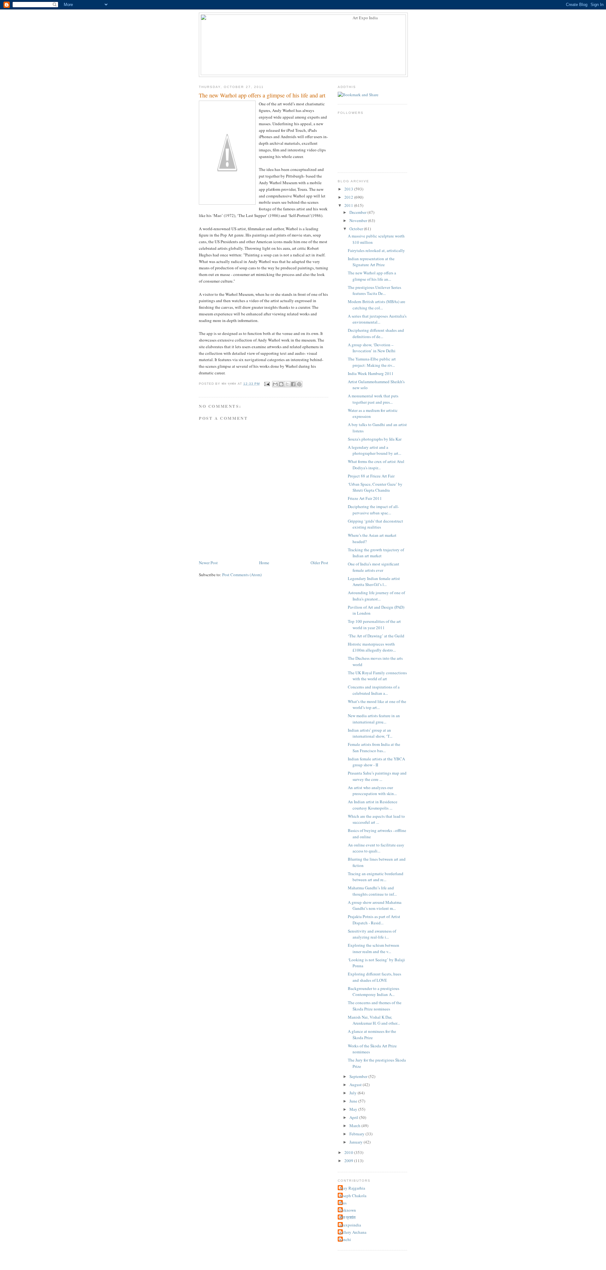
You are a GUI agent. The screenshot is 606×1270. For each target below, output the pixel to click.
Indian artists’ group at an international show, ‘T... (370, 733)
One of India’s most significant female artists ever (373, 567)
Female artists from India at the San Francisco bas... (374, 747)
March (355, 1125)
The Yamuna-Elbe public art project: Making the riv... (372, 362)
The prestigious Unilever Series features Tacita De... (374, 290)
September (358, 1076)
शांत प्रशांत (347, 1217)
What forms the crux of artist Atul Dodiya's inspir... (376, 465)
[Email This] (275, 384)
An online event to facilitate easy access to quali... (376, 848)
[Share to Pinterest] (299, 384)
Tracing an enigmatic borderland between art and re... (375, 877)
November (358, 220)
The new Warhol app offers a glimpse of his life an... (372, 276)
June (353, 1101)
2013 (349, 189)
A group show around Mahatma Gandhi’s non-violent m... (374, 905)
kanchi (345, 1239)
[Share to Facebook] (293, 384)
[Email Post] (266, 383)
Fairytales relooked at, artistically (376, 250)
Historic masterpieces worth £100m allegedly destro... (372, 647)
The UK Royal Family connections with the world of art (377, 676)
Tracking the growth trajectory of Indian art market (376, 553)
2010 (349, 1152)
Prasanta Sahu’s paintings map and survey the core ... (377, 776)
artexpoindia (350, 1225)
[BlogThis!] (281, 384)
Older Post (319, 562)
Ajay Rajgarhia (352, 1188)
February (357, 1134)
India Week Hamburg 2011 (371, 373)
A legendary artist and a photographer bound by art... (374, 450)
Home (264, 562)
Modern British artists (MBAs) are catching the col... (376, 305)
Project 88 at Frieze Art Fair (371, 476)
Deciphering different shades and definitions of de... (376, 333)
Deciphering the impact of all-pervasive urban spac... (373, 510)
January (356, 1142)
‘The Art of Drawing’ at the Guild (376, 636)
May (353, 1109)
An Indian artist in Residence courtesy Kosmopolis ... (372, 805)
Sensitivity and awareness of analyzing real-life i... (372, 934)
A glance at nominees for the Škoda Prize (372, 1034)
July (353, 1093)
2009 (349, 1160)
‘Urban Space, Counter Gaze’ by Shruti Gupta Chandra (375, 487)
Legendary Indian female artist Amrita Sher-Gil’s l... (374, 582)
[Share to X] (287, 384)
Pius (343, 1203)
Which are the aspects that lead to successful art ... (376, 819)
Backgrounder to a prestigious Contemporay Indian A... (373, 992)
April (354, 1117)
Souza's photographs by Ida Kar (374, 439)
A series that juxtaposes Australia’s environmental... (377, 319)
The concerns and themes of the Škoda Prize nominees (374, 1006)
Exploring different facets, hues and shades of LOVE (374, 977)
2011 (349, 205)
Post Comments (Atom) (242, 574)
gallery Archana (352, 1232)
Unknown (347, 1210)
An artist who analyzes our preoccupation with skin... (372, 791)
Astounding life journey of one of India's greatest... (376, 596)
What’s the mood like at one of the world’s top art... (377, 705)
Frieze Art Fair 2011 (365, 498)
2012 (349, 197)
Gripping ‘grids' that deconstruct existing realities (375, 524)
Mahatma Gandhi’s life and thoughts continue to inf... (372, 891)
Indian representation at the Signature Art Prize (371, 262)
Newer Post (208, 562)
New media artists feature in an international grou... (374, 719)
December (358, 212)
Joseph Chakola (352, 1195)
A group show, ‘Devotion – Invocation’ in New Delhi (371, 348)
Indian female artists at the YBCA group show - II (376, 762)
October (356, 228)
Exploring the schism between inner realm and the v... (373, 948)
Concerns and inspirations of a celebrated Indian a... (374, 690)
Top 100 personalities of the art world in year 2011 (374, 624)
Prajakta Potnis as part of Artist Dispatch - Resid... (374, 920)
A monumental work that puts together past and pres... (373, 399)
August (356, 1084)
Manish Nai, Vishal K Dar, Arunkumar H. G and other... (374, 1020)
